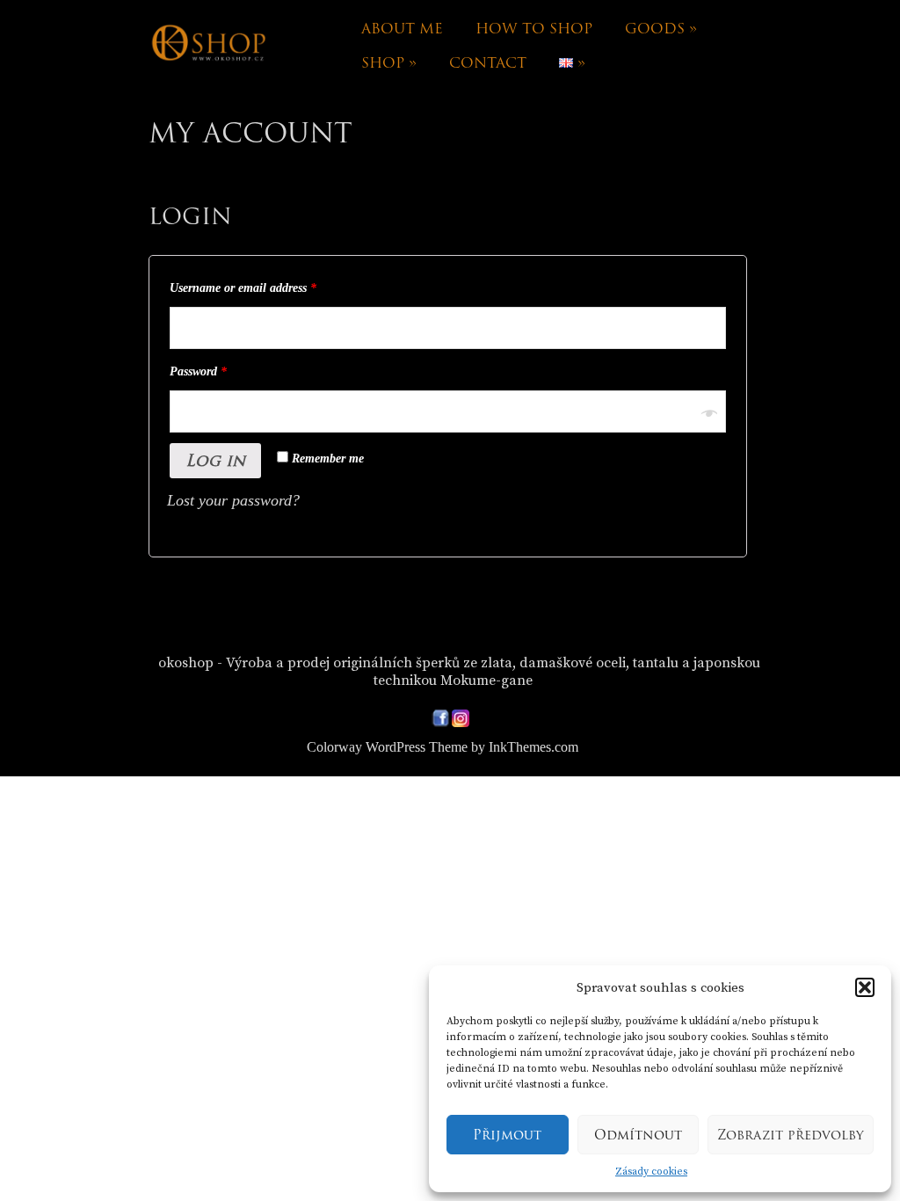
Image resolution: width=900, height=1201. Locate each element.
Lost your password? (233, 500)
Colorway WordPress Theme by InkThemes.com (442, 746)
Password (198, 371)
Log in (215, 460)
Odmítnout (638, 1135)
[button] (865, 987)
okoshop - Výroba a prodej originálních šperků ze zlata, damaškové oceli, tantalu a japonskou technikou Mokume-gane (459, 671)
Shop (389, 63)
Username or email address (243, 288)
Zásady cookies (651, 1171)
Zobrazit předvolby (790, 1135)
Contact (487, 63)
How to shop (533, 29)
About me (402, 29)
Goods (661, 29)
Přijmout (507, 1135)
